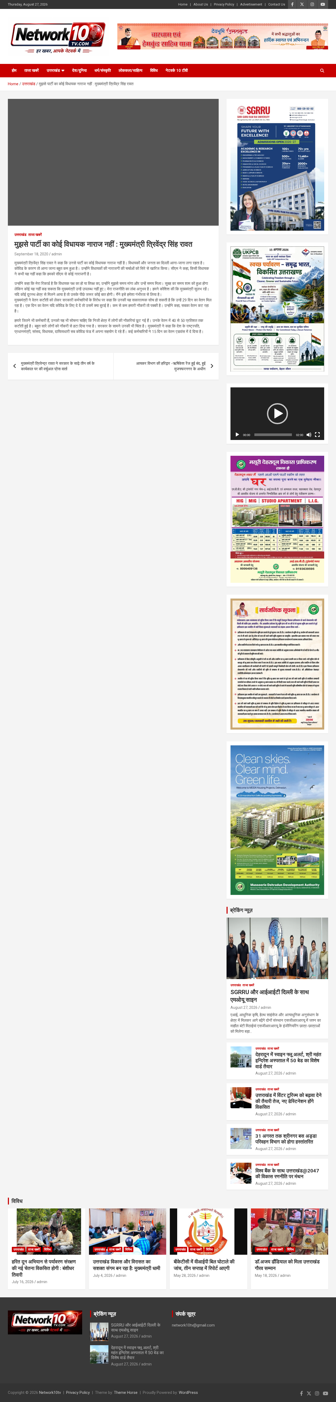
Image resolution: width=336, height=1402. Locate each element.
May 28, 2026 (185, 1275)
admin (56, 254)
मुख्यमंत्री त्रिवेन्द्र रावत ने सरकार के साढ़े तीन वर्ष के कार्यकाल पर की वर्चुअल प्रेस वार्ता (57, 366)
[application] (277, 413)
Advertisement (251, 4)
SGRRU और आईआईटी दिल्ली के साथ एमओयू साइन (135, 1328)
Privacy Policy (224, 4)
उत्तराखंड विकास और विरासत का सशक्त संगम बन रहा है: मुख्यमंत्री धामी (126, 1265)
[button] (277, 413)
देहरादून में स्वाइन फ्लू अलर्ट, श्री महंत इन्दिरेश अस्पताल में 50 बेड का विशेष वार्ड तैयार (288, 1060)
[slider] (273, 434)
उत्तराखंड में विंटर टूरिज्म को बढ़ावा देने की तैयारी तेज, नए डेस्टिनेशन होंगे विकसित (288, 1101)
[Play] (237, 434)
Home (182, 4)
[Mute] (309, 434)
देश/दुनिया (79, 70)
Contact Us (276, 4)
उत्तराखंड (53, 70)
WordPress (188, 1392)
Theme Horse (126, 1392)
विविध (154, 70)
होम (14, 70)
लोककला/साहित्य (130, 70)
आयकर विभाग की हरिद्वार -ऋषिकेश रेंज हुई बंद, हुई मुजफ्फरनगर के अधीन (171, 366)
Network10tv (50, 1392)
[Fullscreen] (317, 434)
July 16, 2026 (23, 1282)
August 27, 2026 (244, 1007)
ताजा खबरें (31, 70)
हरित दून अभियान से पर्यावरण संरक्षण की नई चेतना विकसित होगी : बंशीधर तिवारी (44, 1268)
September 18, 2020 (31, 254)
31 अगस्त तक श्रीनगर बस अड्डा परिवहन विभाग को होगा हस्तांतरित (286, 1139)
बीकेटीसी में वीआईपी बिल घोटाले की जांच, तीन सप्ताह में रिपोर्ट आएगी (204, 1265)
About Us (200, 4)
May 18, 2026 (266, 1275)
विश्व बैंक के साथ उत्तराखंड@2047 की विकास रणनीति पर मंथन (287, 1174)
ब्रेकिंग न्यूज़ (241, 910)
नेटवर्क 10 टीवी (177, 70)
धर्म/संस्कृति (102, 70)
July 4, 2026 (103, 1275)
